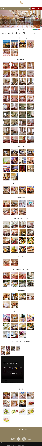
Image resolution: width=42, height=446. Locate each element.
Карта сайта (7, 434)
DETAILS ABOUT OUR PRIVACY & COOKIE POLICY (15, 445)
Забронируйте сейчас (36, 8)
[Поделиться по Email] (40, 29)
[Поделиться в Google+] (39, 29)
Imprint (12, 434)
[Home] (21, 3)
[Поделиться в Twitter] (37, 29)
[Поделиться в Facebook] (36, 29)
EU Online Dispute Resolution (34, 434)
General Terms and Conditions (25, 434)
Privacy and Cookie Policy (17, 434)
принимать (37, 442)
